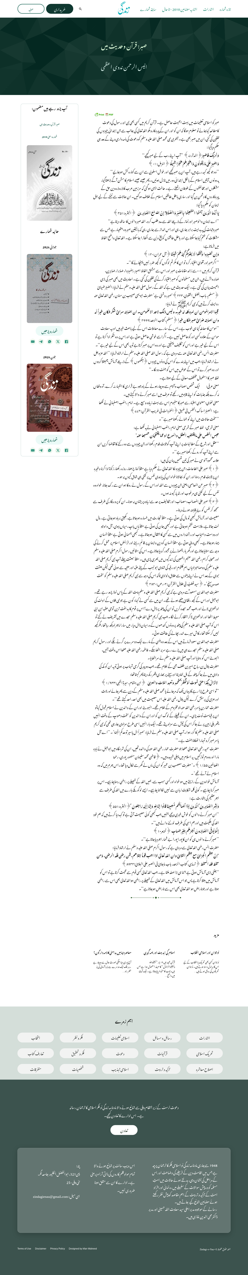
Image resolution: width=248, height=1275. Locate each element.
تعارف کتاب (36, 1053)
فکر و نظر (78, 1037)
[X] (58, 342)
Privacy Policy (57, 1248)
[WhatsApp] (50, 342)
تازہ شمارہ (225, 9)
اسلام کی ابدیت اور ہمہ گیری (159, 952)
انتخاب (35, 1037)
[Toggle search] (80, 9)
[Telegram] (41, 342)
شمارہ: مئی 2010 (49, 136)
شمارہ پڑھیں (49, 330)
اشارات (208, 9)
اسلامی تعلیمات (120, 1037)
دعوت (120, 1053)
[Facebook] (66, 342)
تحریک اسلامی (204, 1053)
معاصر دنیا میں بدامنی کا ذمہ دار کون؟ (112, 952)
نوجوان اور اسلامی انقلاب (205, 952)
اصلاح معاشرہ (204, 1068)
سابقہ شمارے (148, 9)
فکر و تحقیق (77, 1053)
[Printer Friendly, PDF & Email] (104, 113)
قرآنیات (162, 1053)
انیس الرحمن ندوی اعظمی (124, 65)
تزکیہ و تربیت (162, 1068)
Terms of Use (24, 1248)
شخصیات (78, 1068)
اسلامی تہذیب (120, 1068)
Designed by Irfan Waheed (83, 1248)
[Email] (33, 342)
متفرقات (35, 1068)
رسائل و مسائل (162, 1037)
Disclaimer (40, 1248)
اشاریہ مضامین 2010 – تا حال (179, 9)
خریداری (59, 8)
